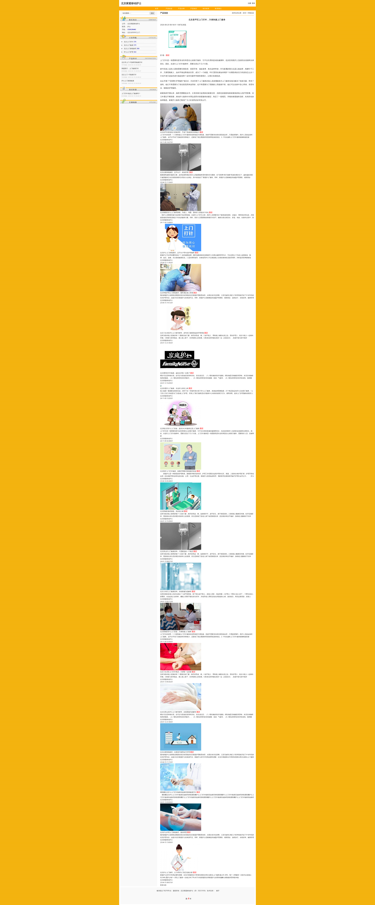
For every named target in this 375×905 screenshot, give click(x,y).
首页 (156, 8)
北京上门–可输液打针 (129, 75)
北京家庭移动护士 (166, 140)
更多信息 (163, 885)
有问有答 (206, 8)
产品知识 (193, 8)
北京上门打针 (128, 42)
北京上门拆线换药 (130, 48)
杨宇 (217, 891)
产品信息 (169, 8)
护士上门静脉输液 (128, 81)
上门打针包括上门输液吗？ (131, 93)
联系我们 (218, 8)
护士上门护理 (128, 52)
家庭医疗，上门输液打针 (130, 68)
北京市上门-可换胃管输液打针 (132, 62)
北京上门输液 (128, 45)
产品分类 (181, 8)
